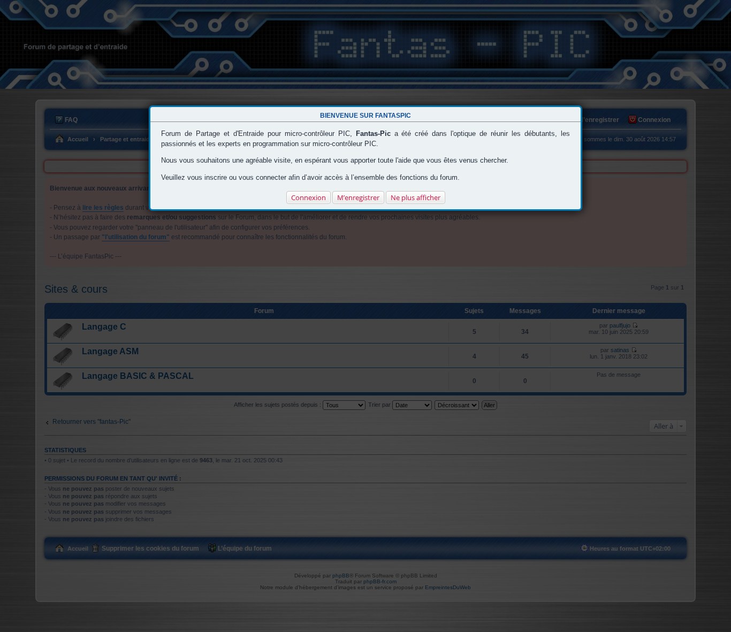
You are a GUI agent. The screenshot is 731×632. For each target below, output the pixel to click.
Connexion (308, 197)
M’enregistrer (358, 197)
